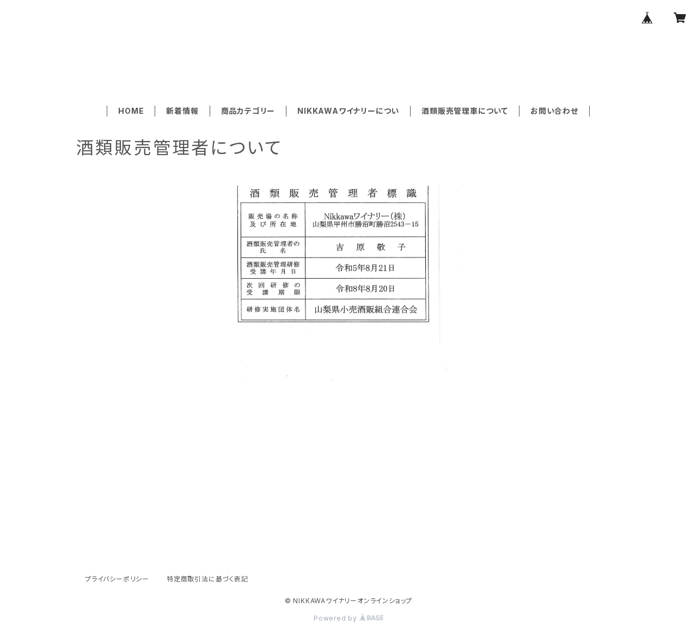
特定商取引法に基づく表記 (207, 579)
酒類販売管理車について (464, 110)
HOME (131, 110)
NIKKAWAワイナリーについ (348, 110)
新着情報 (182, 110)
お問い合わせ (554, 110)
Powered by (336, 618)
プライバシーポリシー (117, 579)
